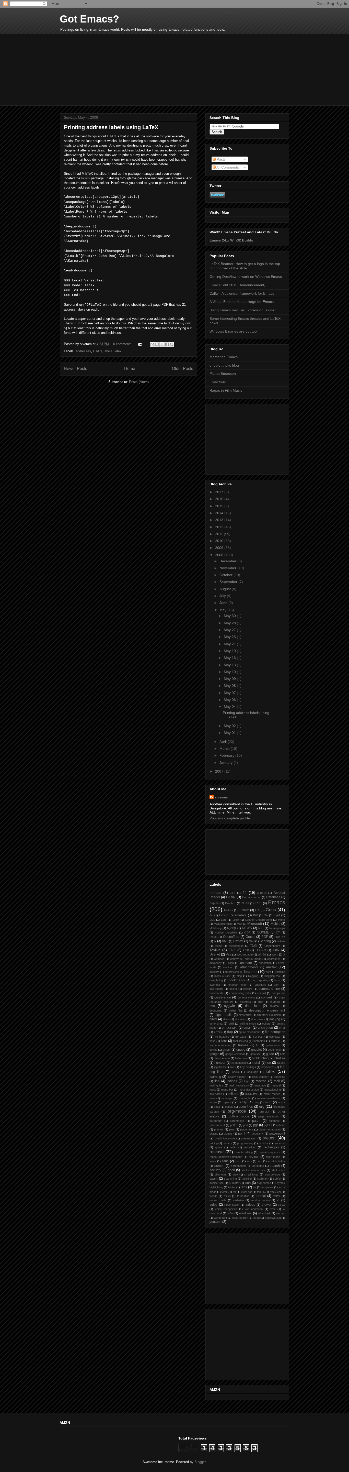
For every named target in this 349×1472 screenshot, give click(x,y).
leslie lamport (260, 1076)
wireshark (264, 1213)
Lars (224, 919)
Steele (218, 945)
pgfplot (268, 1125)
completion (278, 993)
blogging (253, 975)
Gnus (271, 909)
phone (281, 1125)
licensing (279, 1076)
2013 (219, 520)
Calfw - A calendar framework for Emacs (242, 293)
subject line (217, 1182)
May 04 (230, 707)
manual (276, 1085)
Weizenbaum (245, 954)
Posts (221, 159)
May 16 (230, 658)
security (215, 1170)
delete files (236, 1010)
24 (244, 893)
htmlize (279, 1058)
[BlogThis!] (157, 344)
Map (239, 923)
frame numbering (220, 1045)
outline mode (239, 1116)
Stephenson (236, 945)
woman (280, 1213)
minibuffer (251, 1093)
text (235, 1191)
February (227, 755)
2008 (219, 555)
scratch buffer (276, 1161)
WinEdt (262, 954)
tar (254, 1187)
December (228, 561)
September (228, 582)
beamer (250, 972)
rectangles (271, 1147)
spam (214, 1178)
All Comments (227, 167)
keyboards (268, 1067)
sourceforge (272, 1174)
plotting (214, 1133)
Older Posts (182, 368)
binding (280, 971)
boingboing (216, 980)
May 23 (230, 637)
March (225, 748)
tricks (227, 1196)
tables (232, 1187)
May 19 (230, 651)
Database (273, 897)
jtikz (232, 1067)
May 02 (230, 726)
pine (231, 1129)
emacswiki (229, 1027)
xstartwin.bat (273, 1217)
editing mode (248, 1023)
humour (219, 1062)
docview (240, 1019)
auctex (271, 967)
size (235, 1174)
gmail (226, 1049)
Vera (228, 954)
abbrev (234, 958)
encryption (265, 1027)
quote (218, 1147)
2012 (219, 527)
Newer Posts (75, 368)
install (256, 1062)
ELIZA (245, 903)
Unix (276, 950)
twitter (276, 1196)
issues (281, 1062)
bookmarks (237, 980)
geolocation (273, 1045)
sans (225, 1161)
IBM (255, 915)
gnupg (240, 1049)
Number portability (226, 932)
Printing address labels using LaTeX (111, 127)
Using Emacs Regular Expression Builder (243, 310)
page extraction (268, 1116)
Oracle (250, 937)
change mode (237, 984)
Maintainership (223, 923)
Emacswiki (218, 382)
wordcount (220, 1217)
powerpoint (277, 1133)
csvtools (275, 1001)
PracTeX (279, 936)
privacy (227, 1143)
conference (222, 997)
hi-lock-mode (222, 1058)
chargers (260, 984)
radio (233, 1147)
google (214, 1054)
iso (268, 1062)
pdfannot (274, 1120)
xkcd (256, 1217)
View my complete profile (230, 818)
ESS (258, 903)
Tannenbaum (272, 945)
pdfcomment (217, 1125)
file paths (241, 1036)
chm (276, 984)
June (223, 603)
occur (281, 1102)
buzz (277, 980)
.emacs (215, 893)
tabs (244, 1187)
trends (213, 1196)
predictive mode (225, 1138)
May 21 (230, 644)
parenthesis (237, 1120)
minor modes (272, 1093)
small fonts (251, 1174)
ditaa (226, 1019)
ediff (231, 1023)
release (217, 1151)
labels (86, 178)
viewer (266, 1204)
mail (277, 1081)
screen (219, 1166)
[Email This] (152, 344)
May (223, 610)
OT (278, 932)
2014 (219, 513)
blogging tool (272, 975)
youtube (215, 1222)
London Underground (258, 919)
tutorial (261, 1196)
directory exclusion (269, 1014)
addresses (83, 351)
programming (245, 1143)
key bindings (248, 1067)
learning (215, 1077)
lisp (216, 1081)
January (226, 763)
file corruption (275, 1032)
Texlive (215, 950)
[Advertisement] (174, 70)
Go (211, 915)
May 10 (230, 672)
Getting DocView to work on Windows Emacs (246, 276)
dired (213, 1019)
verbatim (238, 1200)
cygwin (229, 1006)
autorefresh (232, 971)
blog (239, 975)
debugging (216, 1010)
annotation (265, 962)
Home (129, 368)
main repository (239, 1085)
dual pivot (257, 1019)
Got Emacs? (89, 19)
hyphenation (239, 1062)
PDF (264, 937)
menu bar (227, 1089)
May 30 (230, 616)
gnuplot (256, 1049)
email (247, 1027)
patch (256, 1121)
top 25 (261, 1191)
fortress (276, 1040)
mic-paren (216, 1093)
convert (266, 997)
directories (245, 1014)
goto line (255, 1054)
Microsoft (254, 923)
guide (270, 1054)
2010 (219, 541)
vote (273, 1209)
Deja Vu (214, 903)
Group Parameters (233, 915)
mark (213, 1089)
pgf (255, 1125)
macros (260, 1081)
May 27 (230, 630)
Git (257, 910)
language (252, 1071)
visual (281, 1204)
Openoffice (231, 937)
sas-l (238, 1161)
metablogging (272, 1089)
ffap (230, 1032)
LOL (212, 919)
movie (213, 1102)
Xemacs (219, 958)
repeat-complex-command (226, 1156)
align (231, 962)
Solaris (281, 941)
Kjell (277, 915)
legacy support (237, 1076)
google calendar (235, 1054)
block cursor (222, 975)
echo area (216, 1023)
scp (260, 1161)
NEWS (247, 928)
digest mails (224, 1015)
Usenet (215, 954)
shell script (278, 1170)
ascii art (228, 967)
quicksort (279, 1143)
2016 (219, 499)
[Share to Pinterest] (171, 344)
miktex (233, 1094)
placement (246, 1129)
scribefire (258, 1165)
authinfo (214, 971)
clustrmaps (216, 988)
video (213, 1204)
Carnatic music (251, 897)
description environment (267, 1010)
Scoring (265, 941)
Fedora (228, 910)
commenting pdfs (240, 993)
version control (260, 1200)
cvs (212, 1006)
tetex (225, 1191)
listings (232, 1081)
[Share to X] (162, 344)
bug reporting (260, 980)
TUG (253, 946)
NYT (261, 928)
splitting (247, 1178)
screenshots (239, 1165)
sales (213, 1161)
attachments (249, 967)
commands (216, 993)
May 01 (230, 733)
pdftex (234, 1125)
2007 (219, 771)
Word (275, 954)
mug (256, 1102)
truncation (243, 1196)
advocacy (216, 962)
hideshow (241, 1058)
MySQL (232, 928)
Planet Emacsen (223, 373)
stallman (262, 1178)
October (226, 575)
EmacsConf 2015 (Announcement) (237, 285)
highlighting (260, 1058)
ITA (266, 915)
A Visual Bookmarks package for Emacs (242, 302)
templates (267, 1187)
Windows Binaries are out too (233, 331)
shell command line (253, 1170)
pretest (269, 1138)
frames (243, 1045)
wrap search (240, 1217)
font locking (240, 1040)
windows (245, 1213)
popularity (258, 1133)
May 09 (230, 679)
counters (245, 1001)
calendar (215, 984)
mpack (227, 1102)
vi (278, 1200)
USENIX (261, 950)
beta (268, 971)
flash (212, 1040)
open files (246, 1106)
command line (269, 989)
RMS (225, 941)
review (253, 1157)
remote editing (244, 1152)
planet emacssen (269, 1129)
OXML (213, 936)
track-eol (275, 1191)
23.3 (232, 892)
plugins (228, 1133)
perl (245, 1125)
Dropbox (230, 903)
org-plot (264, 1111)
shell (231, 1170)
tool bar (247, 1191)
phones (218, 1129)
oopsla (229, 1106)
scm (249, 1161)
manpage (260, 1085)
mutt (268, 1102)
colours (247, 988)
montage (227, 1098)
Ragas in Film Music (226, 390)
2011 (219, 534)
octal (217, 1106)
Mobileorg (216, 928)
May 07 (230, 693)
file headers (222, 1036)
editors (266, 1023)
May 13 (230, 665)
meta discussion (249, 1089)
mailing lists (217, 1085)
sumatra (234, 1182)
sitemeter (220, 1174)
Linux (235, 919)
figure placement (249, 1032)
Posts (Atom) (139, 382)
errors (218, 1032)
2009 (219, 548)
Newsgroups (277, 928)
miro (212, 1098)
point (241, 1133)
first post (257, 1036)
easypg (274, 1019)
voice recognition (226, 1209)
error (282, 1027)
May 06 (230, 700)
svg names (264, 1182)
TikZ (232, 950)
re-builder (250, 1147)
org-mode (237, 1111)
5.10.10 (261, 892)
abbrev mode (253, 958)
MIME (281, 919)
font (224, 1041)
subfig (277, 1178)
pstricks (264, 1143)
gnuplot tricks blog (224, 365)
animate (246, 963)
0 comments (122, 344)
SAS (251, 941)
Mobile (275, 924)
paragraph (216, 1120)
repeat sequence (269, 1152)
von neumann (254, 1209)
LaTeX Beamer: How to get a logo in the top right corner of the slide (245, 266)
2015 (219, 506)
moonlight (245, 1098)
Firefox (244, 910)
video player (232, 1204)
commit (261, 993)
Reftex (238, 941)
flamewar (275, 1036)
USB (246, 950)
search (275, 1166)
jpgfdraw (219, 1067)
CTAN (112, 136)
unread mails (218, 1200)
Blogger (199, 1462)
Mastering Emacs (224, 357)
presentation (248, 1138)
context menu (246, 997)
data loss (252, 1006)
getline (213, 1049)
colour (233, 988)
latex (118, 351)
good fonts (274, 1049)
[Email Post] (139, 344)
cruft (260, 1001)
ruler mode (273, 1156)
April (223, 742)
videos (250, 1204)
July (223, 596)
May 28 (230, 623)
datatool (274, 1005)
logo (246, 1081)
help (282, 1054)
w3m (231, 1213)
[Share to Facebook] (166, 344)
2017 (219, 492)
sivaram (221, 797)
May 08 (230, 686)
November (228, 568)
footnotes (259, 1040)
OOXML (263, 932)
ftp (257, 1045)
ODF (247, 932)
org (261, 1106)
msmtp (242, 1102)
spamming (230, 1178)
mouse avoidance (268, 1098)
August (225, 589)
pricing (214, 1143)
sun (248, 1183)
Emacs (276, 902)
